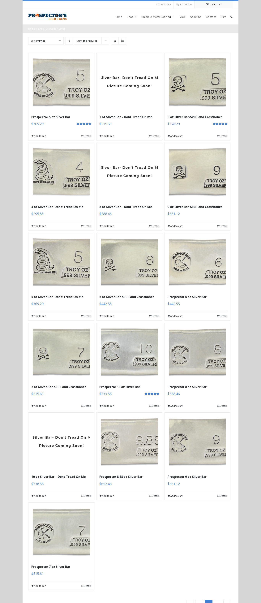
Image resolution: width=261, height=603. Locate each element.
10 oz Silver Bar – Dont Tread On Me (58, 477)
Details (87, 136)
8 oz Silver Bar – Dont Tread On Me (125, 207)
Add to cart (40, 136)
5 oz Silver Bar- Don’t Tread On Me (57, 297)
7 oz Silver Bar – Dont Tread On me (125, 117)
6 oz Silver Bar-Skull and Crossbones (126, 297)
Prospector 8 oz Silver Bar (187, 387)
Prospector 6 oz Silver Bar (187, 297)
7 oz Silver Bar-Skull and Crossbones (58, 387)
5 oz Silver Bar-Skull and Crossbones (195, 117)
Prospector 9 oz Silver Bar (187, 477)
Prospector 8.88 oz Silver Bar (121, 477)
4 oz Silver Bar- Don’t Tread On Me (57, 207)
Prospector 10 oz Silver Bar (119, 387)
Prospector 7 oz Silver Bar (50, 567)
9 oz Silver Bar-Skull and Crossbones (195, 207)
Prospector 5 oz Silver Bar (50, 117)
